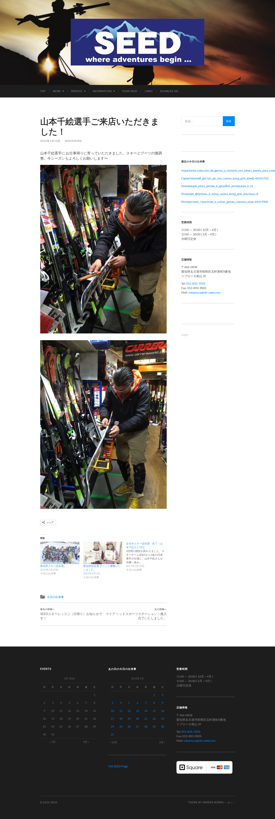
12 (129, 710)
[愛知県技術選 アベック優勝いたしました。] (103, 553)
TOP (42, 91)
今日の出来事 (55, 597)
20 (137, 718)
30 (162, 726)
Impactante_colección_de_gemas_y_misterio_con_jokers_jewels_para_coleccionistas (208, 170)
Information (102, 91)
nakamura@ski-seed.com (204, 292)
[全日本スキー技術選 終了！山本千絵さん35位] (147, 557)
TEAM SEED (129, 91)
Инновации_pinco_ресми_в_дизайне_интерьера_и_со (208, 186)
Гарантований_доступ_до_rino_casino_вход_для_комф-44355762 (208, 178)
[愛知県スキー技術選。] (60, 553)
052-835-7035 (195, 283)
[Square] (204, 772)
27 (137, 726)
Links (149, 91)
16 (162, 710)
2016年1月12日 (50, 140)
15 (154, 710)
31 (112, 734)
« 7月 (53, 741)
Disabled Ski (169, 91)
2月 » (162, 742)
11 (120, 710)
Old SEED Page (118, 766)
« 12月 (113, 742)
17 (112, 718)
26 (129, 726)
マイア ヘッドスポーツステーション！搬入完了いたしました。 (136, 614)
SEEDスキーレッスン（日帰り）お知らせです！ (71, 614)
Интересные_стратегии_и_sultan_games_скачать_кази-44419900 (208, 201)
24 (112, 726)
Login (184, 334)
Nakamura (73, 140)
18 (120, 718)
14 (145, 710)
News (57, 91)
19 (129, 718)
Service (76, 91)
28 (145, 726)
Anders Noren (213, 802)
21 (145, 718)
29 (154, 726)
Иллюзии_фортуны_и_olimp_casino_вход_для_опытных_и (208, 194)
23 (162, 718)
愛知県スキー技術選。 (53, 566)
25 (120, 726)
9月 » (86, 741)
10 (112, 710)
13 (137, 710)
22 (154, 718)
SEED (54, 802)
